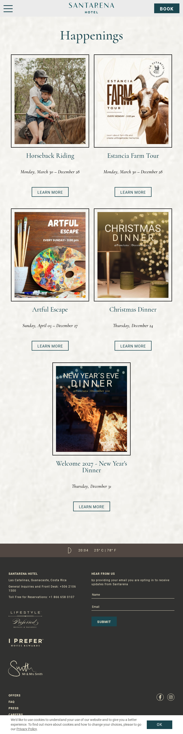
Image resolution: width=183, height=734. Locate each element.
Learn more (50, 192)
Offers (14, 695)
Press (14, 708)
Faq (12, 702)
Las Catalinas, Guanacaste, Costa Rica (38, 580)
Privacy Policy (26, 729)
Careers (16, 714)
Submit (104, 622)
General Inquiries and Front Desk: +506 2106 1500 (42, 588)
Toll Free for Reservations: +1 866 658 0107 (42, 597)
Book (167, 9)
